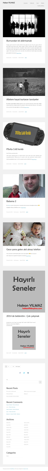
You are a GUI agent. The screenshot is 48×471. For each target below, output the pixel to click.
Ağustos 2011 (26, 437)
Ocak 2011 (8, 446)
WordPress (12, 468)
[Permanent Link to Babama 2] (24, 186)
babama (9, 205)
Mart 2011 (8, 444)
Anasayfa (26, 3)
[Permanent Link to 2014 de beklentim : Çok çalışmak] (24, 292)
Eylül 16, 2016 (8, 163)
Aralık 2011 (26, 432)
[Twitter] (24, 373)
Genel (26, 57)
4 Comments (14, 163)
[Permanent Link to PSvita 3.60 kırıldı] (24, 134)
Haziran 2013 (8, 427)
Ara (7, 379)
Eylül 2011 (8, 437)
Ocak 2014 (8, 425)
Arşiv (38, 3)
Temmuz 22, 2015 (9, 212)
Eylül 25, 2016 (8, 111)
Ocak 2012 (8, 432)
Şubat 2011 (26, 444)
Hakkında (32, 3)
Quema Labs (25, 468)
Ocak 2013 (26, 427)
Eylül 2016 (8, 422)
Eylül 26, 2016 (8, 57)
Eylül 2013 (26, 425)
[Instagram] (28, 373)
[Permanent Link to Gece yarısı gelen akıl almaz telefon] (24, 234)
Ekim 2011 (26, 434)
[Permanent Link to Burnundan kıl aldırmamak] (24, 23)
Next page (18, 366)
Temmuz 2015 (26, 422)
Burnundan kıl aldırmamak (19, 41)
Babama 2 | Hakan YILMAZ (11, 414)
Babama (18, 414)
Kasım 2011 (8, 434)
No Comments (14, 57)
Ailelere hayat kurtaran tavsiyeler (22, 99)
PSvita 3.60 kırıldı (14, 149)
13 (13, 366)
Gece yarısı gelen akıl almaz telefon (23, 249)
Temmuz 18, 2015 (9, 260)
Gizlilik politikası (40, 5)
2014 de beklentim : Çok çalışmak (22, 316)
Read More (19, 53)
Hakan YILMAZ (9, 3)
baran (7, 411)
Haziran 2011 (26, 439)
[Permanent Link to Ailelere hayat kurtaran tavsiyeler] (24, 82)
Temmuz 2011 (9, 439)
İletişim (42, 3)
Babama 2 (11, 201)
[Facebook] (20, 373)
